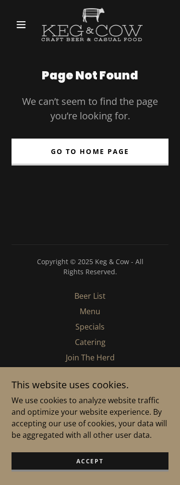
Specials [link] (90, 326)
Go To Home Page (90, 151)
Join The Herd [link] (90, 357)
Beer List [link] (90, 296)
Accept (89, 461)
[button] (21, 24)
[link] (92, 24)
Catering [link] (90, 342)
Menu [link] (90, 311)
